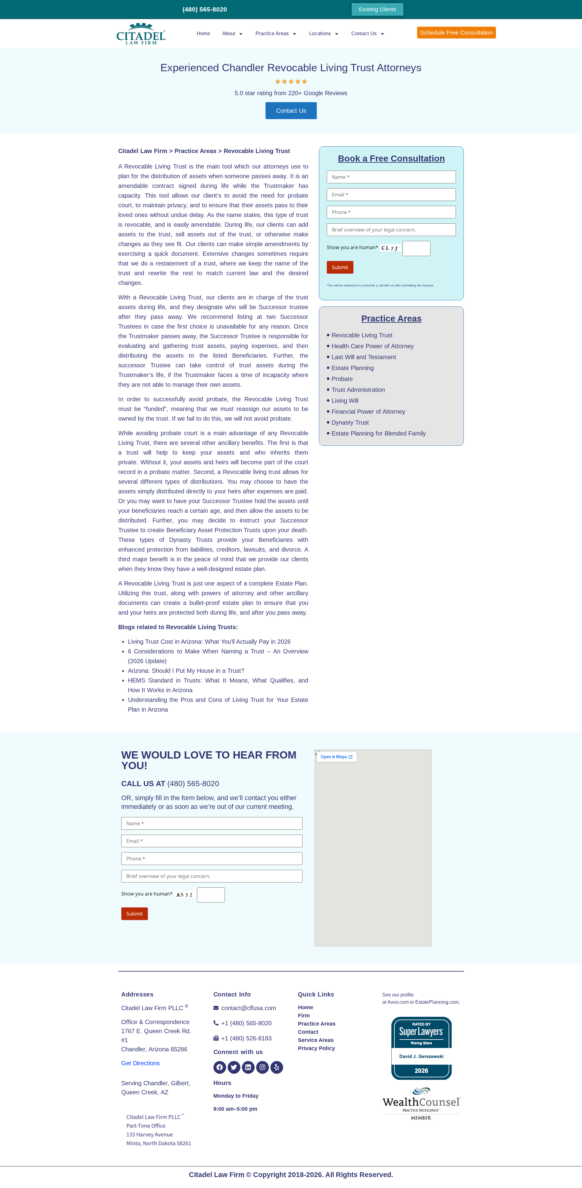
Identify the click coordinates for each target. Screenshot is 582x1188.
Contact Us (364, 33)
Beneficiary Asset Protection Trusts (213, 530)
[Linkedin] (248, 1067)
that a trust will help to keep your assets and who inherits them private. (213, 452)
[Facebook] (219, 1067)
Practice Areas (272, 33)
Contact (308, 1032)
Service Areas (316, 1040)
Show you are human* (353, 247)
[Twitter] (234, 1067)
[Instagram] (262, 1067)
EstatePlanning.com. (437, 1002)
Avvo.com (398, 1002)
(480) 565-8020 (204, 9)
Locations (320, 33)
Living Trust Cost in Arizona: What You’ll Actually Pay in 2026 (209, 641)
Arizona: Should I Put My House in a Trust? (186, 670)
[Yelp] (276, 1067)
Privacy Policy (316, 1048)
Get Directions (140, 1063)
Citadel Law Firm (142, 151)
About (228, 33)
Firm (304, 1016)
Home (203, 33)
